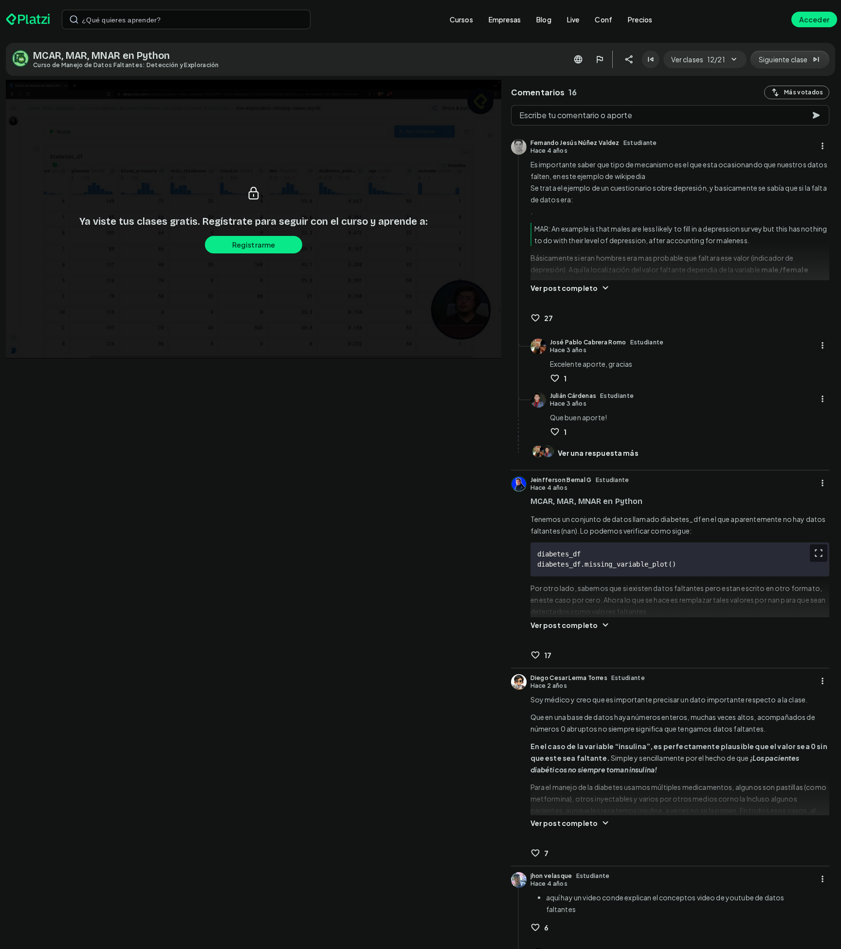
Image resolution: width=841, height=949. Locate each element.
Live (573, 19)
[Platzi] (28, 19)
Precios (640, 19)
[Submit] (74, 19)
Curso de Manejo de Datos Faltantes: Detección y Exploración (126, 65)
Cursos (461, 19)
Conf (603, 19)
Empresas (505, 19)
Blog (543, 19)
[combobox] (186, 19)
